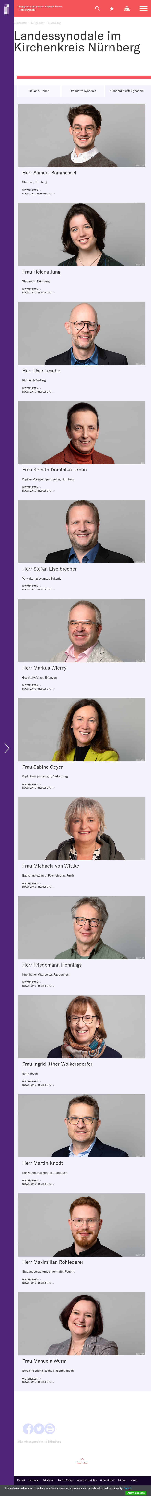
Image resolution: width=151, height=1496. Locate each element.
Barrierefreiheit (65, 1480)
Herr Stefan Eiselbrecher (49, 569)
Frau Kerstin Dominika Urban (54, 470)
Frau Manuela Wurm (44, 1361)
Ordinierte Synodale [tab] (83, 91)
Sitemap (122, 1480)
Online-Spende (107, 1480)
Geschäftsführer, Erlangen (39, 677)
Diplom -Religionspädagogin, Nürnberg (48, 479)
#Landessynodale (30, 1441)
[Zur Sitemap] (128, 8)
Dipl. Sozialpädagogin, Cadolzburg (45, 776)
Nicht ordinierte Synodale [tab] (127, 91)
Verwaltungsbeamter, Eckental (42, 578)
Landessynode (26, 10)
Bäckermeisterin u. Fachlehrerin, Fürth (48, 875)
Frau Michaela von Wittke (50, 866)
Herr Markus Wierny (44, 668)
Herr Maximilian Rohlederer (52, 1262)
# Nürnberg (53, 1441)
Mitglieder (37, 23)
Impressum (34, 1480)
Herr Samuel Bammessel (49, 173)
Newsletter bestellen (87, 1480)
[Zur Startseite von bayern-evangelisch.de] (7, 9)
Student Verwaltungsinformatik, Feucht (48, 1271)
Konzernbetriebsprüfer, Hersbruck (44, 1173)
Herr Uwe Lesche (41, 371)
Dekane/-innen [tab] (39, 91)
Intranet (133, 1480)
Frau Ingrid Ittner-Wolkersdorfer (57, 1064)
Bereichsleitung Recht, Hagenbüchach (48, 1370)
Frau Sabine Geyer (42, 767)
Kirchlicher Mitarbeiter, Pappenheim (46, 974)
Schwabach (30, 1073)
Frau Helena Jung (41, 272)
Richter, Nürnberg (34, 380)
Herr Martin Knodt (42, 1163)
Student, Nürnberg (34, 182)
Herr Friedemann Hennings (52, 965)
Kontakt (21, 1480)
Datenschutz (48, 1480)
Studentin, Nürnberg (36, 281)
